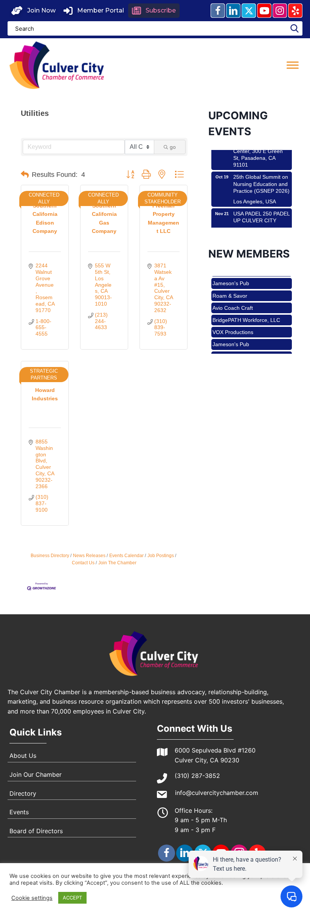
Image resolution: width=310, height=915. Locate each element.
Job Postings (160, 555)
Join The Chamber (117, 562)
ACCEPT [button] (72, 898)
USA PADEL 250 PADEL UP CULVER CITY (261, 211)
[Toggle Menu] (293, 65)
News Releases (89, 555)
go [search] (173, 147)
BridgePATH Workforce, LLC (246, 314)
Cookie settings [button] (32, 898)
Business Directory (50, 555)
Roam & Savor (229, 290)
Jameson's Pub (230, 277)
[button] (33, 10)
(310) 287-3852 (197, 775)
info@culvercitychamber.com (216, 792)
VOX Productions (232, 326)
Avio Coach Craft (232, 302)
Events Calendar (126, 555)
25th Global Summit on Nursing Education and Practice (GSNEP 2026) (261, 177)
